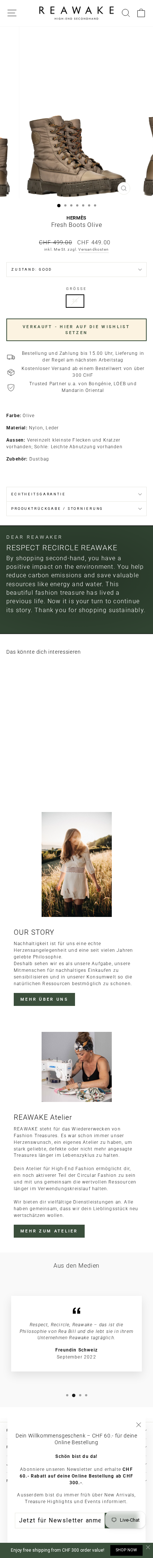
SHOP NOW (126, 1550)
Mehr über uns (44, 999)
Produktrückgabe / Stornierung (57, 508)
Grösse (76, 289)
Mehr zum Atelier (49, 1231)
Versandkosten (93, 249)
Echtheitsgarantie (38, 494)
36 (75, 300)
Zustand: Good (31, 269)
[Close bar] (148, 1547)
